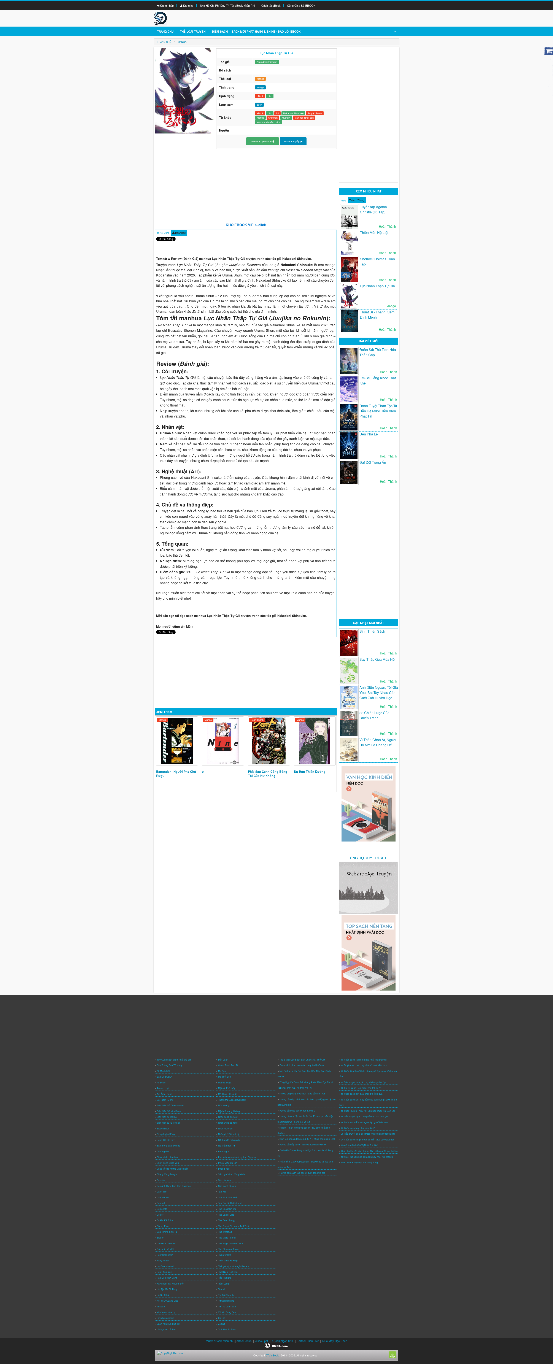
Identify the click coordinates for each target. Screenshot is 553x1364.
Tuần (351, 200)
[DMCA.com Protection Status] (276, 1345)
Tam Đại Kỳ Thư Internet (230, 1203)
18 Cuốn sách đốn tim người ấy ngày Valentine (364, 1122)
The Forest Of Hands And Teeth (234, 1226)
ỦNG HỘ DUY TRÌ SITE (368, 857)
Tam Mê (222, 1191)
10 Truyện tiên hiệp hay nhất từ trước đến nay (364, 1065)
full (277, 113)
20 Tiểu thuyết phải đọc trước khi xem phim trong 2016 (368, 1133)
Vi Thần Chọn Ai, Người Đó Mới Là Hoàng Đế (377, 742)
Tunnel (221, 1289)
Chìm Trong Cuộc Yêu (168, 1162)
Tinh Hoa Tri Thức (227, 1329)
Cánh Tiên (162, 1191)
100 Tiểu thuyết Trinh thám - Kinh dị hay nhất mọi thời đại (369, 1151)
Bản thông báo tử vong (168, 1145)
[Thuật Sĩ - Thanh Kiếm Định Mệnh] (349, 321)
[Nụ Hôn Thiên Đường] (315, 741)
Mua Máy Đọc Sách (334, 1341)
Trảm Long (223, 1283)
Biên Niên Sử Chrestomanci (170, 1105)
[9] (223, 741)
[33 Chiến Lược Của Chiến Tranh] (348, 723)
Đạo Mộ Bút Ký (164, 1076)
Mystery (286, 117)
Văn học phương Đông (268, 122)
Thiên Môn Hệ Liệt (374, 232)
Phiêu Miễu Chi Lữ (227, 1162)
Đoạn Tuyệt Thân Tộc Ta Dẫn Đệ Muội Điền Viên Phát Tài (378, 411)
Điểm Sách (220, 31)
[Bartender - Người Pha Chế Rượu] (177, 741)
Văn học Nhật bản (304, 117)
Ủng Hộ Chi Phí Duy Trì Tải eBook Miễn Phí (227, 5)
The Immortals (225, 1231)
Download (180, 232)
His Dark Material (165, 1266)
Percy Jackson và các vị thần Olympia (237, 1157)
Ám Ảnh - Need (164, 1094)
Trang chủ (165, 31)
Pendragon (223, 1151)
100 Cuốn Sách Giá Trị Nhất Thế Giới (359, 1145)
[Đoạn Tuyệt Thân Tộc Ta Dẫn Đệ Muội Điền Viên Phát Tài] (348, 417)
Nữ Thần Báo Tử (226, 1145)
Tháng (361, 200)
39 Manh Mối (163, 1071)
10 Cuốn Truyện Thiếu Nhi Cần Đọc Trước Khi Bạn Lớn (368, 1110)
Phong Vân (224, 1168)
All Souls (161, 1082)
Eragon (160, 1237)
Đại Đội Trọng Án (372, 462)
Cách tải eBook (271, 5)
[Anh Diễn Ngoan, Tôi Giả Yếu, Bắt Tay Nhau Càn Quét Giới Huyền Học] (348, 697)
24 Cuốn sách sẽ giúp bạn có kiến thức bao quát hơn (367, 1139)
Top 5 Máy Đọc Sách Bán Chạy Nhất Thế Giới (302, 1059)
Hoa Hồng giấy (164, 1271)
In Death (161, 1306)
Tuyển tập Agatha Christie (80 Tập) (373, 209)
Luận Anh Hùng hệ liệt (168, 1323)
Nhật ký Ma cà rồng (228, 1122)
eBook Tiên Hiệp (309, 1341)
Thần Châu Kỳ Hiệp (228, 1260)
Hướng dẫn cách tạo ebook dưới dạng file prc (302, 1172)
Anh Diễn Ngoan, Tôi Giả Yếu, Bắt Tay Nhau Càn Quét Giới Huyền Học (378, 692)
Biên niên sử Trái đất (167, 1116)
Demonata (162, 1208)
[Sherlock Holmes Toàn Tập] (349, 269)
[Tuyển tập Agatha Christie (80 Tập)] (349, 217)
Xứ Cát (221, 1318)
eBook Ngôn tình (282, 1341)
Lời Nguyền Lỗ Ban (166, 1329)
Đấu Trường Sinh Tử (167, 1231)
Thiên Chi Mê (224, 1254)
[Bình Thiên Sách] (348, 643)
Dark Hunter (163, 1197)
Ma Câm (222, 1071)
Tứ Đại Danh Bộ (226, 1300)
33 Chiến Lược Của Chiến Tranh (374, 715)
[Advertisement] (246, 183)
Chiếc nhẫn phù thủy (167, 1157)
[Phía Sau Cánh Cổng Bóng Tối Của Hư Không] (269, 741)
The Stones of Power (228, 1249)
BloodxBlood (163, 1128)
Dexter (160, 1214)
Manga (260, 78)
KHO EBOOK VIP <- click (246, 224)
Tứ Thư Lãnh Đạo (227, 1306)
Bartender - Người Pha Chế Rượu (176, 773)
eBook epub (244, 1341)
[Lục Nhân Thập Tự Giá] (349, 296)
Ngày (343, 200)
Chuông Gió (163, 1151)
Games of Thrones (166, 1243)
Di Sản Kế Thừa (165, 1220)
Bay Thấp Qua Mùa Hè (377, 659)
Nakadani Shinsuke (267, 62)
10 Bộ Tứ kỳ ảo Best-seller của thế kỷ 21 (361, 1087)
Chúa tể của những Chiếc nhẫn (172, 1168)
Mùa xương (223, 1105)
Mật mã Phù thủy (226, 1088)
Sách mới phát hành (247, 31)
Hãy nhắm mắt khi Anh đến (170, 1283)
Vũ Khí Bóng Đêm (227, 1312)
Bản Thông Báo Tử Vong (169, 1065)
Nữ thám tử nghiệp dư (229, 1140)
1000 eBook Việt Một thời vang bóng (359, 1162)
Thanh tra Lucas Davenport (232, 1099)
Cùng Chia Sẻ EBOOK (301, 5)
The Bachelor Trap (227, 1208)
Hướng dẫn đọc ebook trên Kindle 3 (297, 1110)
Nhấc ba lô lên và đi (228, 1116)
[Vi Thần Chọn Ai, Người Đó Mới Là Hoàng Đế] (348, 749)
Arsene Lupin (163, 1088)
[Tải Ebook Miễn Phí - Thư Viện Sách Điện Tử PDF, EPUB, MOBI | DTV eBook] (160, 18)
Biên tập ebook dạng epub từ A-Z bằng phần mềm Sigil (307, 1138)
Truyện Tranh (315, 113)
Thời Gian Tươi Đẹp (228, 1271)
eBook (260, 96)
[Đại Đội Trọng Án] (348, 472)
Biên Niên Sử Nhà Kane (169, 1111)
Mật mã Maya (225, 1082)
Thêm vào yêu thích (261, 141)
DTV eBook (272, 1355)
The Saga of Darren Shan (231, 1243)
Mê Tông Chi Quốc (227, 1094)
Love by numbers (165, 1318)
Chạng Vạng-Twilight (167, 1174)
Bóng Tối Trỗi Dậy (166, 1140)
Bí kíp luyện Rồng (166, 1134)
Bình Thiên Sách (372, 631)
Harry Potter (163, 1260)
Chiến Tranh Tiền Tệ (228, 1065)
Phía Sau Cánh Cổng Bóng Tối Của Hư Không (267, 773)
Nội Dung (164, 232)
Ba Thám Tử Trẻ (165, 1099)
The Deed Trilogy (226, 1220)
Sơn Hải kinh (224, 1180)
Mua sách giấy (292, 141)
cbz (270, 96)
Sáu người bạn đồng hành (231, 1174)
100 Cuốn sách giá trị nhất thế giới (174, 1059)
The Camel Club (226, 1214)
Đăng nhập (166, 5)
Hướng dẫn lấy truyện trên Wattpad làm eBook (303, 1144)
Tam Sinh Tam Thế (227, 1197)
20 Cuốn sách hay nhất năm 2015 (358, 1128)
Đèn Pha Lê (368, 434)
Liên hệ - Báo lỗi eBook (282, 31)
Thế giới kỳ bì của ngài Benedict (234, 1266)
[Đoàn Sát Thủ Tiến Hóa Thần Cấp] (348, 361)
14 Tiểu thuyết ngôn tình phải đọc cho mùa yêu (365, 1116)
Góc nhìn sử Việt (165, 1249)
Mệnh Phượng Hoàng (229, 1111)
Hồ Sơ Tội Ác (163, 1295)
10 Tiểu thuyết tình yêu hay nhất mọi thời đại (363, 1082)
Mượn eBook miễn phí (220, 1341)
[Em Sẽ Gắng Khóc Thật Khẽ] (348, 389)
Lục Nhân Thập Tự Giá (377, 285)
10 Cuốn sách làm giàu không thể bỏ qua (362, 1093)
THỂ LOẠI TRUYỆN (192, 31)
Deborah (161, 1203)
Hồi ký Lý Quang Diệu (167, 1300)
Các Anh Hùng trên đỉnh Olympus (174, 1186)
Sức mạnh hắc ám (227, 1186)
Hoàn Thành (257, 719)
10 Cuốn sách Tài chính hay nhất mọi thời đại (363, 1059)
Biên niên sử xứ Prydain (169, 1122)
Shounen (273, 117)
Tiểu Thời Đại (224, 1277)
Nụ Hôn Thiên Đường (310, 771)
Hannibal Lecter (165, 1254)
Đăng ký (188, 5)
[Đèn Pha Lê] (348, 446)
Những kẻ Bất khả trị (228, 1134)
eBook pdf (261, 1341)
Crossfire (161, 1180)
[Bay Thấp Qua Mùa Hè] (348, 671)
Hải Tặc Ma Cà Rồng (167, 1289)
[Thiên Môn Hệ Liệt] (349, 243)
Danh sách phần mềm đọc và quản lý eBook (302, 1065)
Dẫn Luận (223, 1059)
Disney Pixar (163, 1226)
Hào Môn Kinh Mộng (167, 1277)
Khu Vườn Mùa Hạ (166, 1312)
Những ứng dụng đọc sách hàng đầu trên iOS (303, 1093)
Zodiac (221, 1323)
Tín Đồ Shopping (226, 1295)
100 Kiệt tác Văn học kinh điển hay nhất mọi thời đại (367, 1156)
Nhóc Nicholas (225, 1128)
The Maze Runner (227, 1237)
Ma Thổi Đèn (224, 1076)
